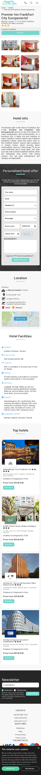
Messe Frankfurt (15, 290)
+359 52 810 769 (20, 718)
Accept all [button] (10, 769)
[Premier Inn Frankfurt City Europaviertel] (10, 46)
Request (20, 33)
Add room (27, 234)
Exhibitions (20, 728)
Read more (26, 764)
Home (3, 8)
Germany (20, 23)
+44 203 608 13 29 (20, 715)
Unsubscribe (21, 690)
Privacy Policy (20, 735)
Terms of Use (20, 738)
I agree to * (19, 256)
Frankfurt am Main (8, 23)
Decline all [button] (30, 769)
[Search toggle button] (31, 3)
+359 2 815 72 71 (20, 721)
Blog (20, 731)
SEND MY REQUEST (20, 260)
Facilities (12, 29)
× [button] (38, 748)
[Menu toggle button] (37, 3)
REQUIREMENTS (10, 239)
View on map (20, 319)
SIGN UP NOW (32, 694)
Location (5, 29)
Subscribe (8, 690)
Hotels (11, 8)
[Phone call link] (25, 3)
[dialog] (20, 760)
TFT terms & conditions (23, 256)
